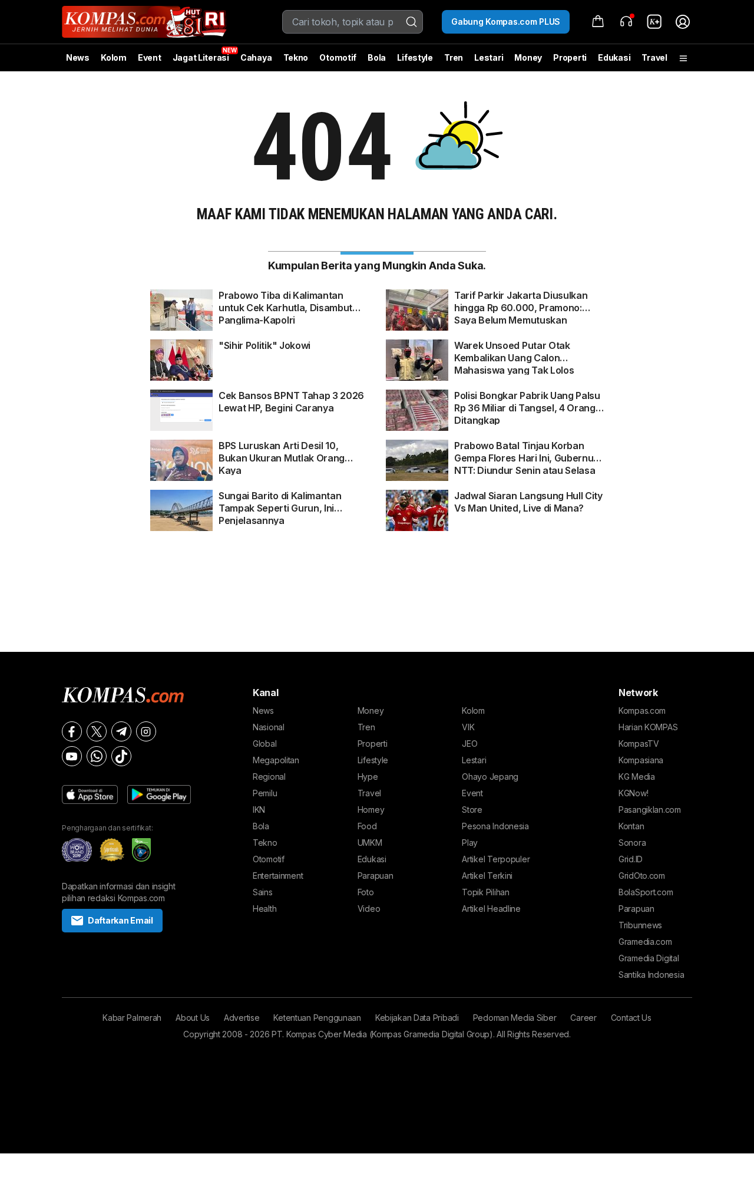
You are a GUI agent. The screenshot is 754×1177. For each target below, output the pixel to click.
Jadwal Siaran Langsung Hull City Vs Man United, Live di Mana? (528, 502)
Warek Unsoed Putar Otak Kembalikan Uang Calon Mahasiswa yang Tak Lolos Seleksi (514, 351)
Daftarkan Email (120, 920)
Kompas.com (642, 710)
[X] (97, 731)
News (78, 57)
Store (472, 810)
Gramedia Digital (649, 958)
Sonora (632, 843)
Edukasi (614, 57)
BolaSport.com (646, 892)
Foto (366, 892)
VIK (468, 727)
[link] (654, 21)
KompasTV (639, 743)
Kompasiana (641, 760)
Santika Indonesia (651, 975)
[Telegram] (121, 731)
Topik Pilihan (485, 892)
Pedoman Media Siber (515, 1018)
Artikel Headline (491, 909)
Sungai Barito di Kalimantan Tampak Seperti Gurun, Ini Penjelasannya (280, 502)
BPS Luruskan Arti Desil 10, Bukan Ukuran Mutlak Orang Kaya (282, 452)
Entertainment (278, 876)
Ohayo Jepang (490, 777)
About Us (193, 1018)
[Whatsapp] (97, 756)
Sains (263, 892)
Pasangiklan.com (650, 810)
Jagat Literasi (201, 57)
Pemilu (265, 793)
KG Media (637, 777)
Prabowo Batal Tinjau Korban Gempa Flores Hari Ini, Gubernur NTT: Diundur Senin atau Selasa (525, 452)
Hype (368, 777)
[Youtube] (72, 756)
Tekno (296, 57)
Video (369, 909)
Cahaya (256, 57)
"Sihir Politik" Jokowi (264, 345)
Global (264, 743)
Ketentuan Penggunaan (317, 1018)
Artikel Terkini (487, 876)
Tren (453, 57)
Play (470, 843)
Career (583, 1018)
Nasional (269, 727)
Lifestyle (414, 57)
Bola (377, 57)
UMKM (370, 843)
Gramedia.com (645, 942)
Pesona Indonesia (495, 826)
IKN (259, 810)
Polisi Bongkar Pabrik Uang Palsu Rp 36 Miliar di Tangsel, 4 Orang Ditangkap (527, 402)
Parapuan (375, 876)
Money (528, 57)
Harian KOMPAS (648, 727)
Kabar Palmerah (131, 1018)
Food (367, 826)
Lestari (488, 61)
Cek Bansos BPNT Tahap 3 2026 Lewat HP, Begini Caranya (291, 402)
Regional (269, 777)
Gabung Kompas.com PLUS (505, 22)
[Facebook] (72, 731)
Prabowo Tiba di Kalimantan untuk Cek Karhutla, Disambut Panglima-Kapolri (285, 301)
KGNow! (633, 793)
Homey (371, 810)
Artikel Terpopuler (496, 859)
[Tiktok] (121, 756)
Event (149, 57)
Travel (654, 57)
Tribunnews (640, 925)
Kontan (631, 826)
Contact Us (631, 1018)
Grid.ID (631, 859)
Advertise (241, 1018)
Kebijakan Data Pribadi (417, 1018)
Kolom (114, 57)
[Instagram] (146, 731)
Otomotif (337, 57)
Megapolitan (276, 760)
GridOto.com (642, 876)
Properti (570, 57)
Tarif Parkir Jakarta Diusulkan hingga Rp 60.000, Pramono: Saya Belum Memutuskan (520, 301)
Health (264, 909)
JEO (469, 743)
